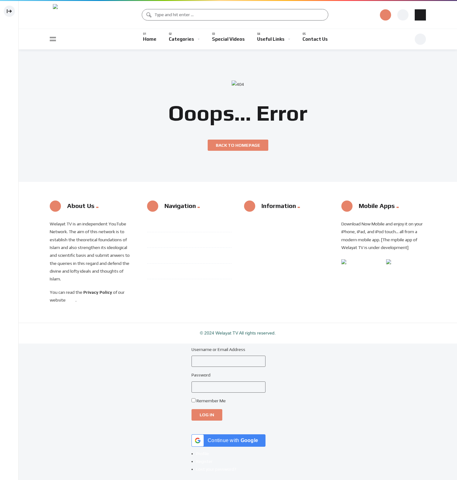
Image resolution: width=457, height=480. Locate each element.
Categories (176, 239)
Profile (202, 453)
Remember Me (211, 400)
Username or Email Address (218, 349)
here (71, 300)
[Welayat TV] (70, 15)
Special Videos (180, 255)
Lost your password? (216, 469)
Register (204, 461)
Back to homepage (238, 145)
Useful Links (178, 271)
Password (201, 374)
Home (170, 223)
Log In (207, 414)
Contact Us (176, 286)
